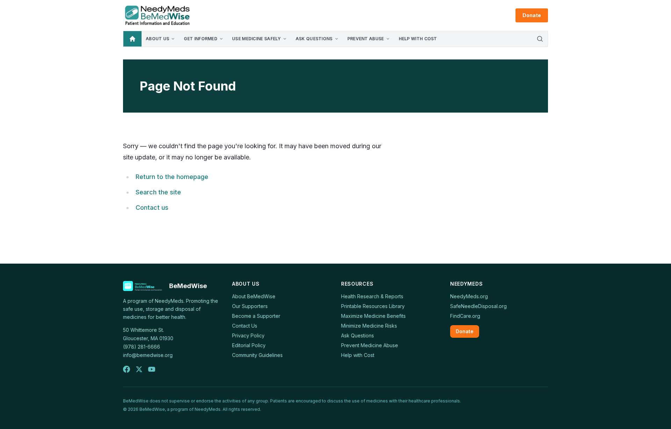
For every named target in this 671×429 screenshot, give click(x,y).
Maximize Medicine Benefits (373, 316)
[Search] (540, 39)
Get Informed (200, 38)
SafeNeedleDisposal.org (478, 306)
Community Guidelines (257, 355)
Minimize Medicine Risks (369, 326)
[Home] (132, 39)
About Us (157, 38)
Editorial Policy (249, 345)
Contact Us (244, 326)
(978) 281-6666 (141, 347)
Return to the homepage (172, 176)
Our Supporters (250, 306)
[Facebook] (126, 369)
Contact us (152, 207)
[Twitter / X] (139, 369)
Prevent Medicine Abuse (369, 345)
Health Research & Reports (372, 296)
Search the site (158, 192)
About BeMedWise (253, 296)
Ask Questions (314, 38)
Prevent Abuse (365, 38)
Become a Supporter (256, 316)
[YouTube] (151, 369)
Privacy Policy (248, 335)
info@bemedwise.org (148, 355)
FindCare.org (465, 316)
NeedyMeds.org (469, 296)
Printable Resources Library (373, 306)
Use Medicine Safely (256, 38)
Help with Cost (418, 38)
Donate (531, 15)
